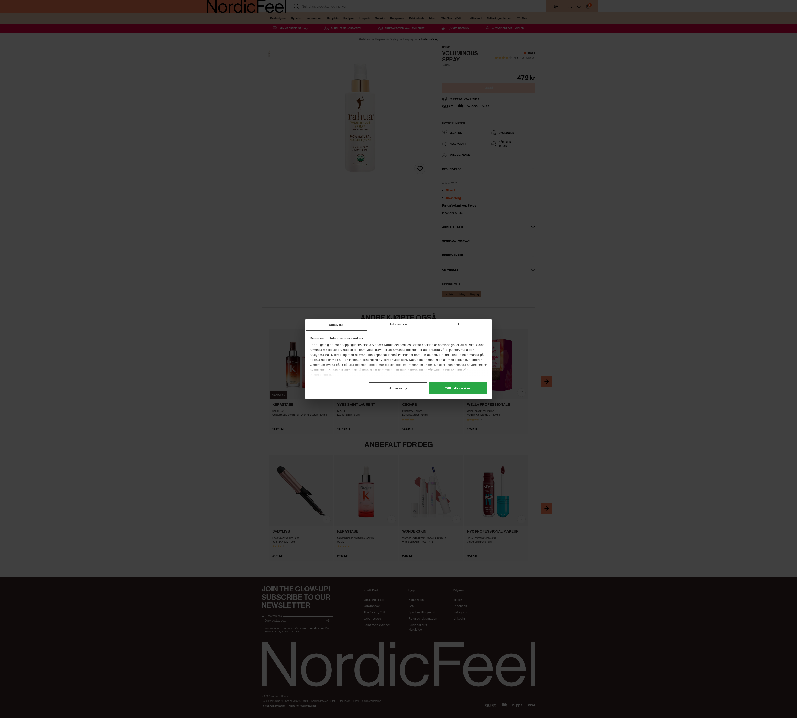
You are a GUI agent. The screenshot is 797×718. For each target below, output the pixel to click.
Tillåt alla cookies (458, 388)
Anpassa (395, 388)
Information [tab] (398, 324)
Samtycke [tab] (336, 324)
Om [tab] (460, 324)
